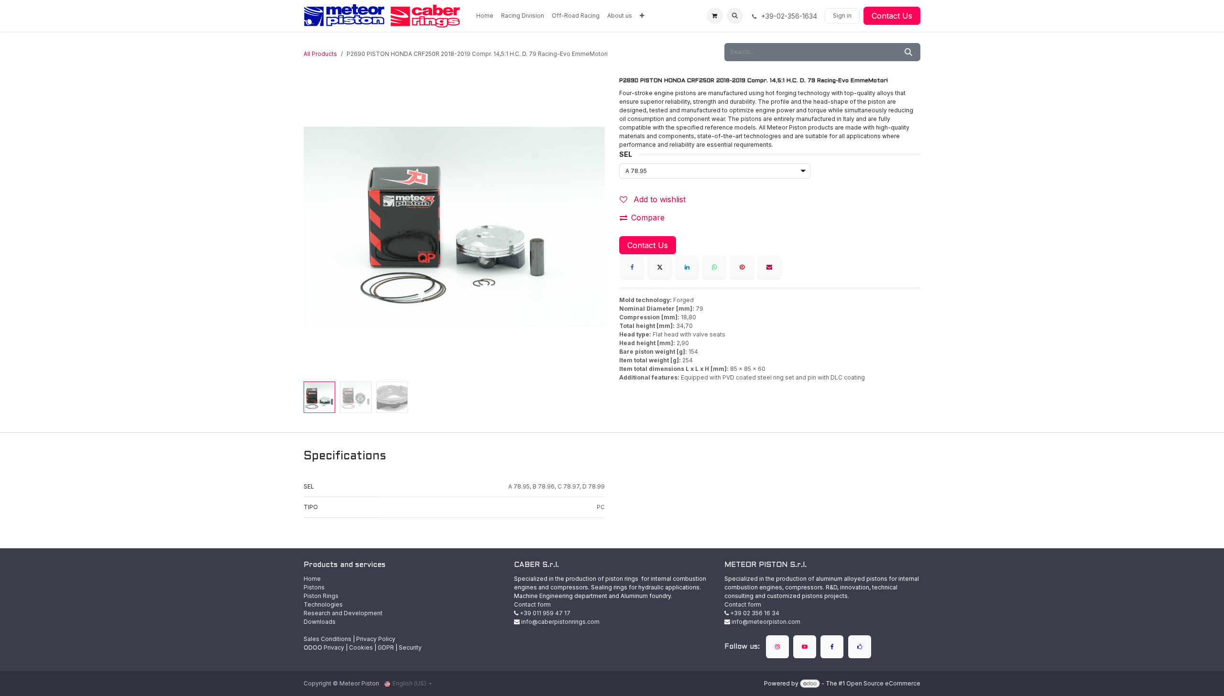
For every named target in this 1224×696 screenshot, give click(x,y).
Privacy (334, 647)
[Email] (769, 267)
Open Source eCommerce (883, 683)
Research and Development (343, 613)
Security (410, 647)
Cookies (361, 647)
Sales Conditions (327, 638)
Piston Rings (321, 595)
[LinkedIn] (687, 267)
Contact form (532, 604)
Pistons (314, 587)
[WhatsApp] (714, 267)
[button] (735, 16)
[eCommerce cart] (715, 16)
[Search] (908, 52)
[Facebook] (632, 267)
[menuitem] (484, 16)
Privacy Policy (375, 638)
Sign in (842, 15)
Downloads (320, 621)
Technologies (323, 604)
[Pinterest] (742, 267)
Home (312, 578)
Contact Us (892, 16)
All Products (320, 53)
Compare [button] (648, 217)
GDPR (386, 647)
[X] (659, 267)
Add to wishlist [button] (658, 199)
